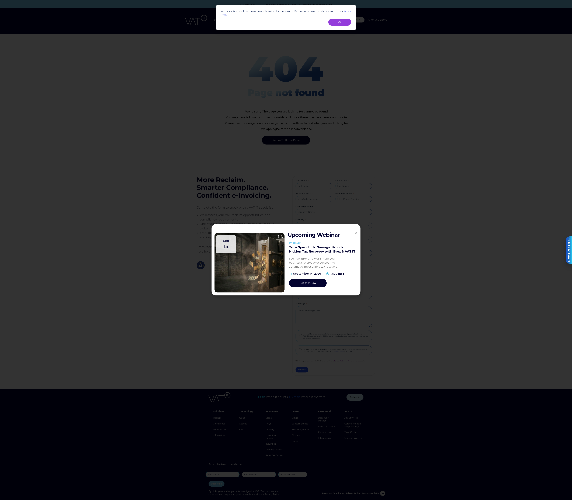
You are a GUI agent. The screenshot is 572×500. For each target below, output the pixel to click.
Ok (339, 22)
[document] (286, 250)
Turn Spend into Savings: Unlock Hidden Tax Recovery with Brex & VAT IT (322, 249)
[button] (356, 233)
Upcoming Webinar (314, 235)
